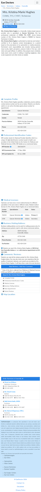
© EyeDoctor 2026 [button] (20, 479)
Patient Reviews (9, 291)
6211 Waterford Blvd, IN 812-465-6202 (11, 385)
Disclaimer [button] (20, 486)
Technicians (10, 6)
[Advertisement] (20, 77)
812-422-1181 (8, 24)
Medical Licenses (9, 283)
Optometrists (8, 461)
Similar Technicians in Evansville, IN (13, 378)
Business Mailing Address (11, 286)
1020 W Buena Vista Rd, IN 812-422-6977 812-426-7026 (14, 395)
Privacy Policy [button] (20, 490)
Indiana (18, 6)
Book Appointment (10, 288)
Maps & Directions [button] (10, 26)
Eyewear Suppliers (9, 469)
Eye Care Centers (9, 475)
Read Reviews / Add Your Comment (21, 266)
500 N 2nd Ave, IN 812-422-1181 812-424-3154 (14, 414)
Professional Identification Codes (14, 280)
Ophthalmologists (9, 455)
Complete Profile (9, 278)
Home (3, 6)
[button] (10, 146)
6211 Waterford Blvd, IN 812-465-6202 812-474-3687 (14, 404)
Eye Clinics (7, 457)
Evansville (25, 6)
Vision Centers (8, 463)
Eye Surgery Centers (10, 473)
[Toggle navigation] (37, 3)
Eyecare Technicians (10, 467)
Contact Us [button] (20, 483)
